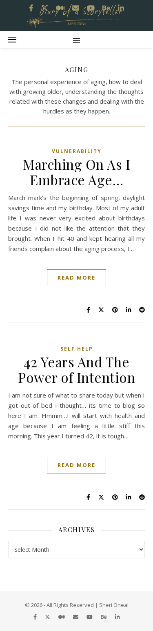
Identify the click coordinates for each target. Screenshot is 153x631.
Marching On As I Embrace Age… (76, 172)
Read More (76, 277)
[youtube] (90, 616)
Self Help (76, 348)
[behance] (104, 616)
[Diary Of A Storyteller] (76, 15)
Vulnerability (77, 151)
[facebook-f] (35, 616)
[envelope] (76, 616)
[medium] (62, 616)
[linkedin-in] (117, 616)
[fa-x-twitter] (48, 616)
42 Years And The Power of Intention (76, 369)
